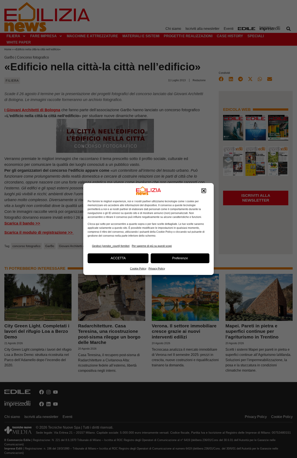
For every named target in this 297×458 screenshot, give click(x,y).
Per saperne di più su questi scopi (152, 246)
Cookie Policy (138, 268)
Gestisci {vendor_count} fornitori (111, 246)
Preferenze (180, 258)
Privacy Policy (156, 268)
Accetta (118, 258)
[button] (204, 191)
